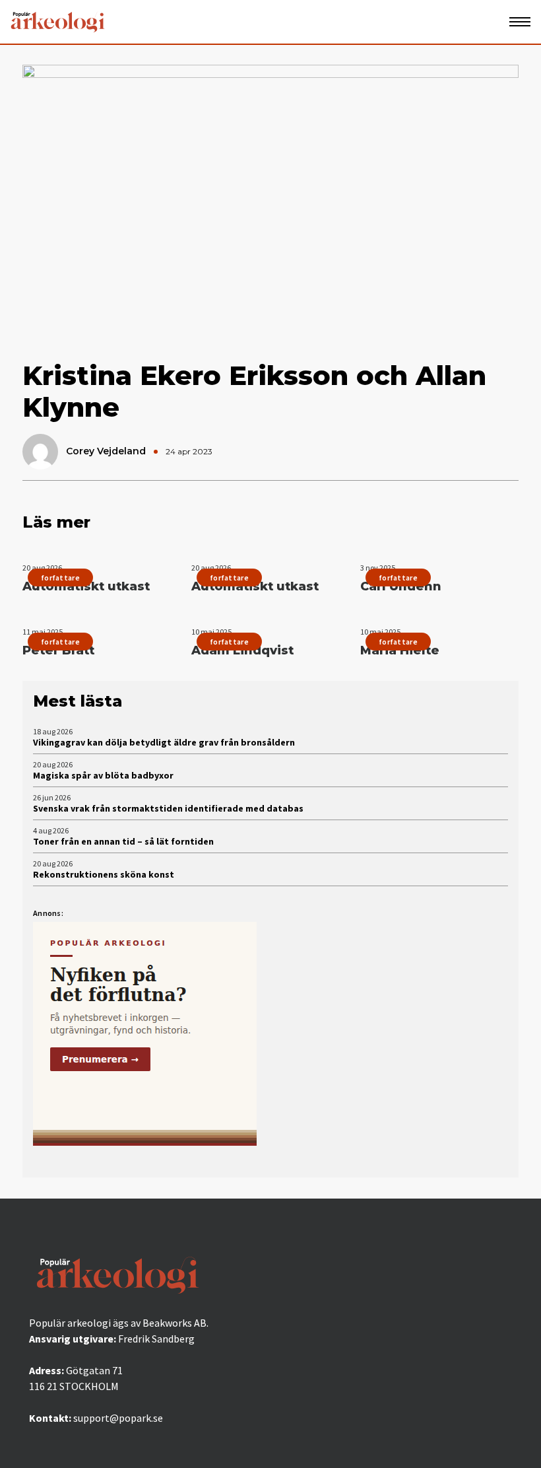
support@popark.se (118, 1417)
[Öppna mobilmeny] (519, 22)
